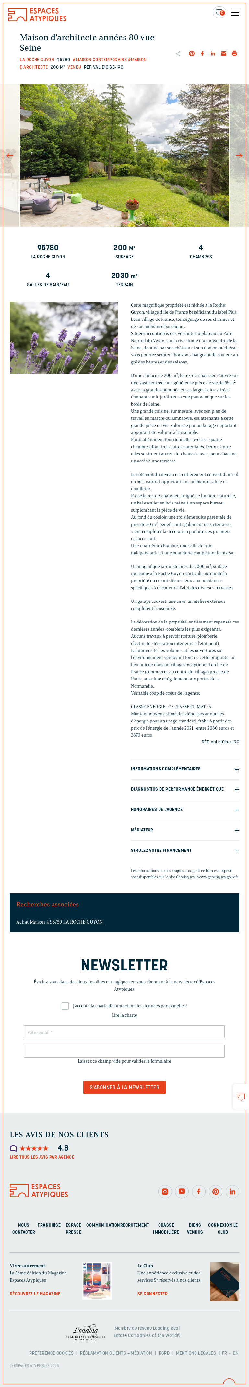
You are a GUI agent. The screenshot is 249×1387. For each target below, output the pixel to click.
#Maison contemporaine (100, 60)
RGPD (164, 1353)
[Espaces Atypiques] (37, 20)
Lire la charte (124, 1015)
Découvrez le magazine (35, 1294)
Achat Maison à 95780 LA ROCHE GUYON (60, 922)
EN (236, 1353)
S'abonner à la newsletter (124, 1087)
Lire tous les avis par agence (42, 1157)
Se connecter (152, 1294)
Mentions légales (196, 1353)
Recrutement (134, 1225)
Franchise (49, 1225)
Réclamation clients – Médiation (116, 1353)
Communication (103, 1225)
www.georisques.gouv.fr (217, 876)
